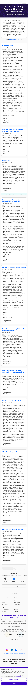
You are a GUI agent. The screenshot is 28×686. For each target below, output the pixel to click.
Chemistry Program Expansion (12, 452)
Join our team (17, 602)
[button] (5, 579)
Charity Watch (5, 630)
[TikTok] (21, 650)
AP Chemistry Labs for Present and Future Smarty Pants (12, 130)
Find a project (5, 597)
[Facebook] (16, 650)
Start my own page (14, 586)
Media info (16, 609)
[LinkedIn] (12, 650)
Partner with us (5, 604)
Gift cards (4, 602)
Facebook (14, 581)
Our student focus (18, 600)
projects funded (20, 635)
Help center (14, 593)
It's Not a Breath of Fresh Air (11, 401)
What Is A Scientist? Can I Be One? (14, 268)
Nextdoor (23, 581)
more (19, 35)
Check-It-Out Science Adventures (13, 529)
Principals (22, 659)
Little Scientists (7, 45)
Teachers (15, 659)
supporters (7, 635)
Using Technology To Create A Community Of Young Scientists (13, 371)
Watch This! (6, 160)
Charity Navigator (13, 630)
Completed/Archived (16, 11)
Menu (24, 2)
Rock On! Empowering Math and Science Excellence (13, 329)
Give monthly (4, 600)
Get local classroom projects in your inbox (14, 653)
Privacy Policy (18, 676)
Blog (15, 607)
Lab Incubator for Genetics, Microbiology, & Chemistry (11, 201)
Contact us (16, 611)
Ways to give (4, 611)
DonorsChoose (4, 2)
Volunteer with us (5, 609)
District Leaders (8, 661)
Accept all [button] (14, 683)
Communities (17, 604)
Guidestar (23, 630)
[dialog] (14, 676)
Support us (4, 607)
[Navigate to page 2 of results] (20, 568)
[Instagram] (7, 650)
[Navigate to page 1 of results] (8, 568)
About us (16, 597)
